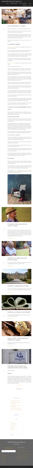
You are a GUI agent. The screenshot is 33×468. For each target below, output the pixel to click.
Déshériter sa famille (13, 3)
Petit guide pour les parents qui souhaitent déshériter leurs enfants (18, 367)
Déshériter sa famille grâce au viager (18, 286)
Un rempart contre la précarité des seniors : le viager (17, 225)
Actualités (29, 3)
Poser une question (23, 3)
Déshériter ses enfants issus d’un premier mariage (17, 259)
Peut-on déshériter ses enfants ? (17, 26)
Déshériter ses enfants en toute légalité (19, 312)
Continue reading (10, 238)
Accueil (7, 3)
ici (28, 171)
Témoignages (24, 5)
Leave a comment (4, 230)
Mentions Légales (19, 460)
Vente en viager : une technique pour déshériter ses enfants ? (18, 339)
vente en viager (16, 170)
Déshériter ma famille (12, 1)
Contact (30, 5)
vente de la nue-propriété (25, 170)
